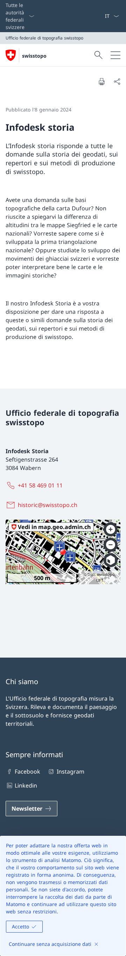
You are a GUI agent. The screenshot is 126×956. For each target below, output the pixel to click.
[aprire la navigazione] (115, 55)
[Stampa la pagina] (101, 81)
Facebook (27, 771)
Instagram (70, 771)
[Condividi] (117, 81)
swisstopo (34, 55)
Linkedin (26, 785)
